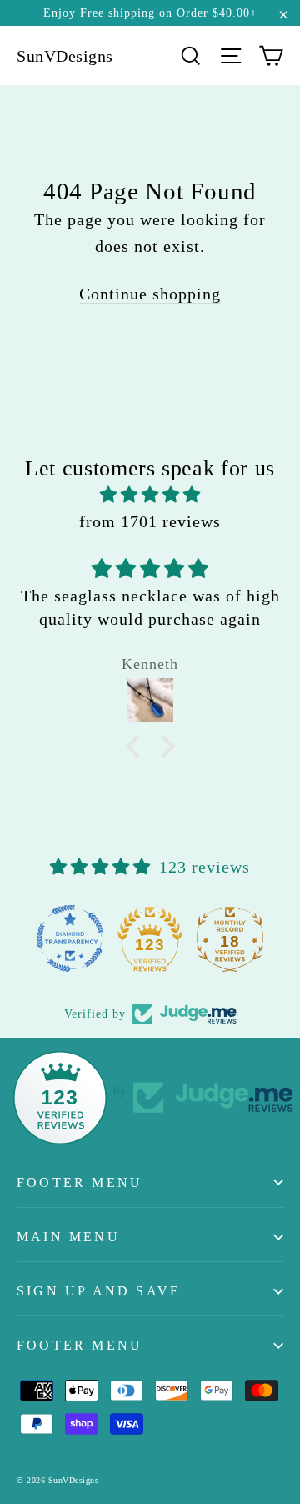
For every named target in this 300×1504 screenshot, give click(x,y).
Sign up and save (99, 1291)
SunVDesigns (65, 56)
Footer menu (79, 1182)
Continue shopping (150, 293)
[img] (150, 494)
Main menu (68, 1237)
